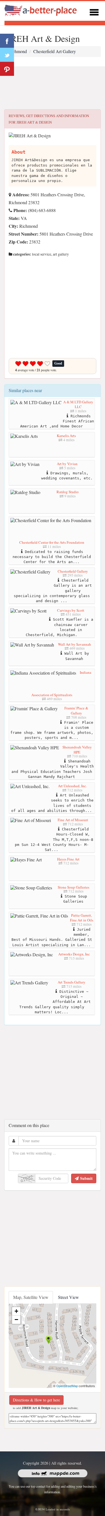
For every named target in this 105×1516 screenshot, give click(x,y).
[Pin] (7, 69)
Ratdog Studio (68, 491)
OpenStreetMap (67, 1385)
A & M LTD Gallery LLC (78, 404)
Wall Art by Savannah (74, 644)
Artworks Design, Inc (74, 954)
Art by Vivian (67, 463)
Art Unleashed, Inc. (72, 785)
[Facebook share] (7, 41)
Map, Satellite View (30, 1297)
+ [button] (16, 1311)
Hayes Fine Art (68, 859)
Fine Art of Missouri (73, 819)
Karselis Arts (66, 435)
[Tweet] (7, 55)
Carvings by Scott (70, 610)
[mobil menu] (94, 11)
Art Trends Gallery (71, 982)
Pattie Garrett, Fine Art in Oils (81, 918)
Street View (68, 1297)
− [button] (16, 1319)
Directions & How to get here (36, 1400)
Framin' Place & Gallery (76, 710)
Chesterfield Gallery (73, 571)
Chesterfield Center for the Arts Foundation (51, 542)
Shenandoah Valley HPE (77, 750)
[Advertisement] (52, 88)
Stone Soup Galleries (73, 887)
